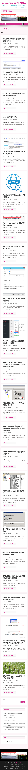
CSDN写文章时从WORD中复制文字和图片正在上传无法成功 (14, 642)
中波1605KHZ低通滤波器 (10, 720)
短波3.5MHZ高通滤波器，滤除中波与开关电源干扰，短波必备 (14, 724)
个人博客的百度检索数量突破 (13, 72)
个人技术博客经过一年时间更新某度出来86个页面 (14, 94)
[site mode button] (23, 24)
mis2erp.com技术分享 (14, 2)
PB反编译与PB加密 (8, 764)
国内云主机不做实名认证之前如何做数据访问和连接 (14, 577)
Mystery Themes (20, 762)
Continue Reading (10, 53)
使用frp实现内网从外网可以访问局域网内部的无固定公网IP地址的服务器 (14, 428)
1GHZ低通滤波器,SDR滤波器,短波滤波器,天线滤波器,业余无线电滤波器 (14, 714)
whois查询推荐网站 (10, 117)
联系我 (11, 768)
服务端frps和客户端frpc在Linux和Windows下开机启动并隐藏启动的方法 (14, 364)
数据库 (22, 764)
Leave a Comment (8, 682)
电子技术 (18, 766)
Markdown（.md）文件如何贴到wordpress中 (14, 224)
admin (16, 43)
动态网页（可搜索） (19, 768)
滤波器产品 (17, 764)
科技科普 (24, 766)
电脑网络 (12, 766)
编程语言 (6, 766)
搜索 (4, 699)
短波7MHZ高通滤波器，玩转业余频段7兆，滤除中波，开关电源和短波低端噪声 (14, 728)
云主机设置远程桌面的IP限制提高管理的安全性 (14, 598)
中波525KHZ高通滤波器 (9, 718)
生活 (7, 768)
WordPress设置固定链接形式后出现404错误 (13, 342)
